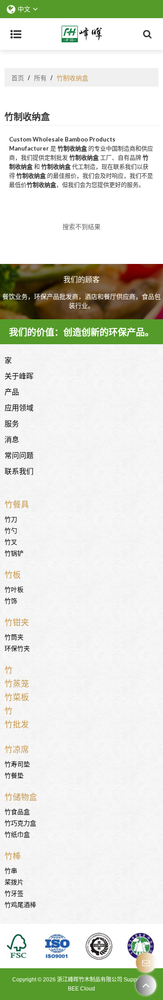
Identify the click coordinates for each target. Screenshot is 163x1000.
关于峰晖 (19, 375)
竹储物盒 (21, 796)
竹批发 (17, 724)
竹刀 (11, 518)
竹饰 (11, 600)
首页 (17, 77)
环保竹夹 (17, 648)
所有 (40, 77)
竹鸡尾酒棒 (20, 904)
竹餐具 (17, 504)
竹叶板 (14, 589)
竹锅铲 (14, 552)
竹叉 (11, 541)
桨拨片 (14, 881)
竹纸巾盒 (17, 834)
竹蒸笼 (17, 683)
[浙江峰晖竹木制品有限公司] (81, 34)
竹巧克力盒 (20, 822)
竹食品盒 (17, 811)
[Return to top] (146, 985)
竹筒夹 (14, 636)
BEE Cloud (81, 988)
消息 (12, 439)
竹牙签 (14, 893)
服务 (12, 423)
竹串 (11, 870)
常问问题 (19, 454)
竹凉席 (17, 749)
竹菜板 (17, 696)
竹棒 (13, 855)
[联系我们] (146, 962)
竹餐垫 (14, 775)
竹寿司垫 (17, 763)
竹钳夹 (17, 622)
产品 (12, 391)
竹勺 (11, 530)
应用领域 (19, 407)
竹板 (13, 574)
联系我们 (19, 470)
